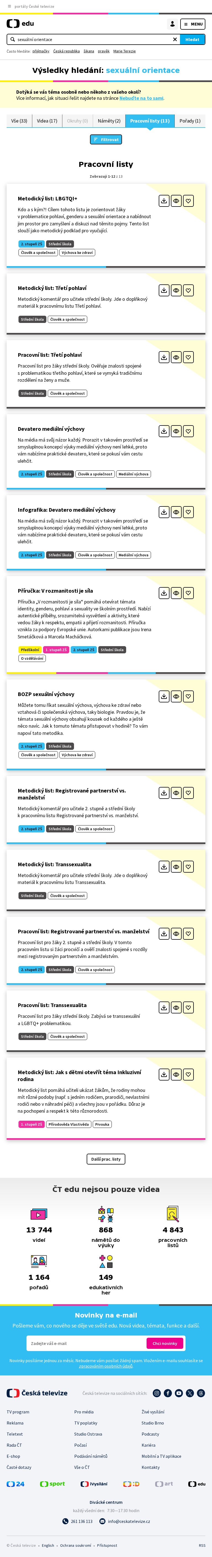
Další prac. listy (106, 1159)
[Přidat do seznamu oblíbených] (188, 201)
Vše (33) (19, 121)
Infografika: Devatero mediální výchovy (66, 509)
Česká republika (66, 51)
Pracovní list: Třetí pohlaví (50, 354)
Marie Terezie (124, 51)
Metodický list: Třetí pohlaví (52, 287)
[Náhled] (176, 201)
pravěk (104, 51)
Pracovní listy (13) (150, 121)
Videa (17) (47, 121)
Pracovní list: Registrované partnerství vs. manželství (83, 931)
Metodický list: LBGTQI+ (47, 198)
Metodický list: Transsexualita (54, 864)
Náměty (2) (109, 121)
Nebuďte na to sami (141, 98)
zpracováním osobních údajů (105, 1366)
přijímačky (41, 51)
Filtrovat (110, 139)
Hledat (192, 39)
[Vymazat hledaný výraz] (175, 39)
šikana (89, 51)
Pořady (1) (190, 121)
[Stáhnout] (164, 201)
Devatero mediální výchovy (51, 428)
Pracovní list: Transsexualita (52, 1005)
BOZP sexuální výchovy (46, 693)
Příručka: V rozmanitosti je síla (55, 590)
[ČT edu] (20, 25)
